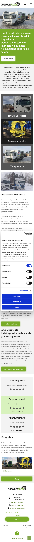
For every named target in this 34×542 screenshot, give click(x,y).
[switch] (29, 271)
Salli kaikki (17, 296)
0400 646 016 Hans (17, 502)
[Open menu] (31, 4)
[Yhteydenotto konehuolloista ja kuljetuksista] (17, 154)
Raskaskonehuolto (17, 141)
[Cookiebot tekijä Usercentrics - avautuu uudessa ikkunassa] (24, 233)
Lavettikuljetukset (17, 115)
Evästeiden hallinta (17, 538)
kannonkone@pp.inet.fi (17, 508)
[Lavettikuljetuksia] (17, 104)
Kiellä (17, 307)
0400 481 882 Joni (17, 505)
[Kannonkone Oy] (25, 5)
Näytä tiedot (24, 290)
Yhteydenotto (17, 166)
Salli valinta (17, 301)
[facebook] (17, 533)
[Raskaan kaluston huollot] (17, 129)
